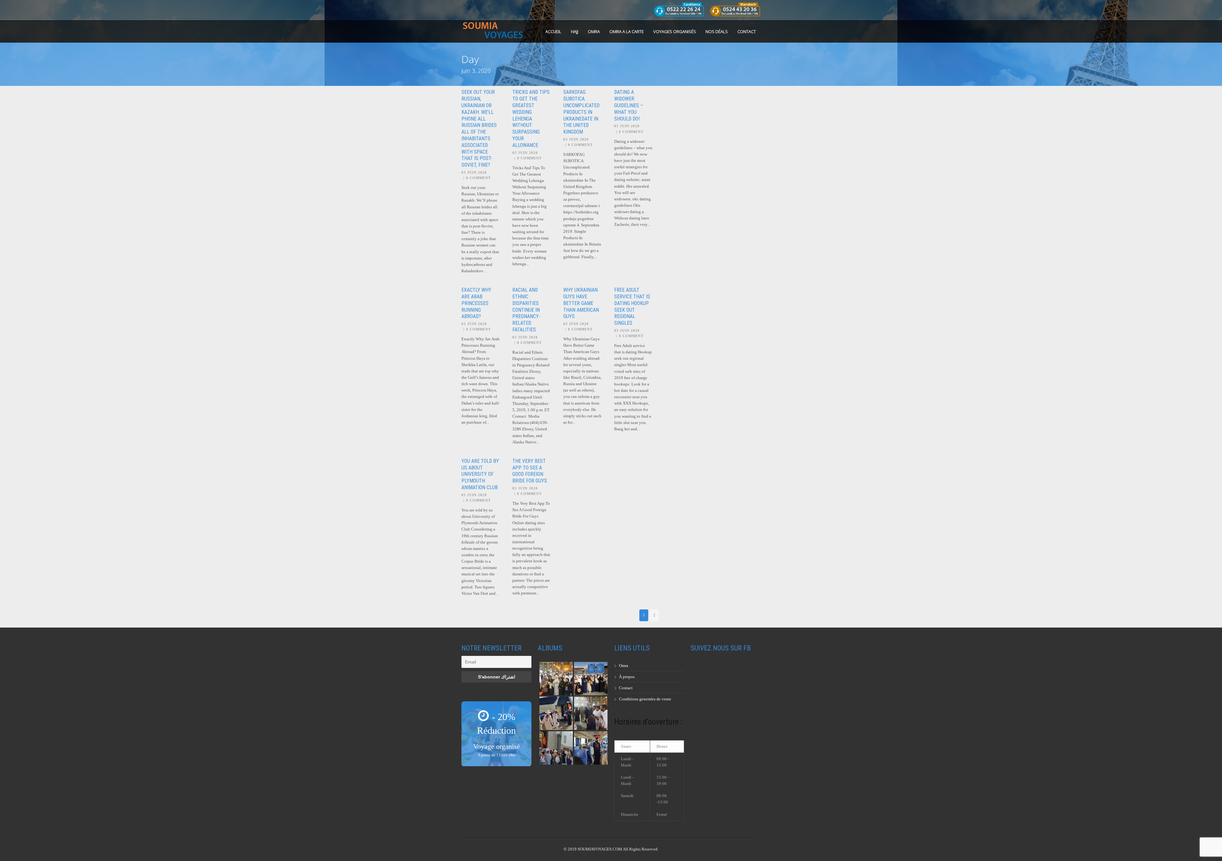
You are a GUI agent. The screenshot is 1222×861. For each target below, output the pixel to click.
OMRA (594, 31)
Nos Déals (717, 31)
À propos (627, 676)
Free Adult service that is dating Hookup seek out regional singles (632, 306)
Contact (746, 31)
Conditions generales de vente (645, 699)
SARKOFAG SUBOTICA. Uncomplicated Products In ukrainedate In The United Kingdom (581, 112)
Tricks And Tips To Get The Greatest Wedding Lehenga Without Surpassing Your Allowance (531, 118)
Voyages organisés (674, 31)
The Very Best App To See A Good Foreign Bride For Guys (529, 471)
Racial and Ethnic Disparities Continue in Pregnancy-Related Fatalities (526, 310)
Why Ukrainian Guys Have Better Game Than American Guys (581, 303)
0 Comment (478, 178)
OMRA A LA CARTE (626, 31)
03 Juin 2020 (474, 172)
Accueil (553, 31)
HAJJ (574, 31)
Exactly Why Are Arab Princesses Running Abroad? (476, 303)
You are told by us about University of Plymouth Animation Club (480, 474)
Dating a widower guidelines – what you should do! (628, 105)
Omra (623, 665)
